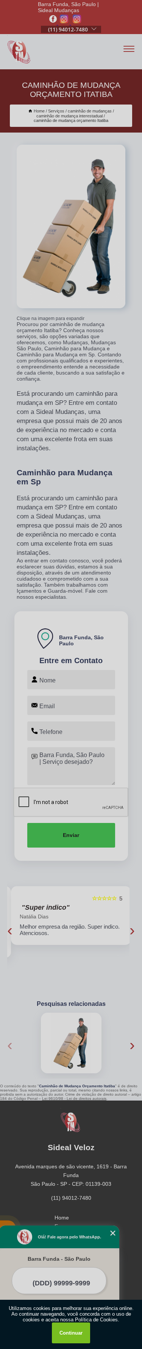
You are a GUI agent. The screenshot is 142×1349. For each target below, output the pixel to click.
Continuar (71, 1333)
